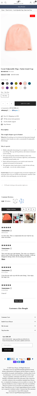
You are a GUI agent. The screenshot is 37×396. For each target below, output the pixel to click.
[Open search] (24, 209)
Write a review (11, 209)
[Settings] (30, 2)
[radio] (3, 83)
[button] (34, 2)
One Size (4, 95)
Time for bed (9, 10)
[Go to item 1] (7, 218)
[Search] (5, 2)
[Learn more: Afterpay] (9, 110)
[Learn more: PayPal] (18, 110)
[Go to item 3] (28, 218)
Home (2, 10)
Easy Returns (18, 6)
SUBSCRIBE (7, 350)
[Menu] (2, 2)
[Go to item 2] (18, 218)
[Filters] (29, 209)
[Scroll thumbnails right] (33, 218)
